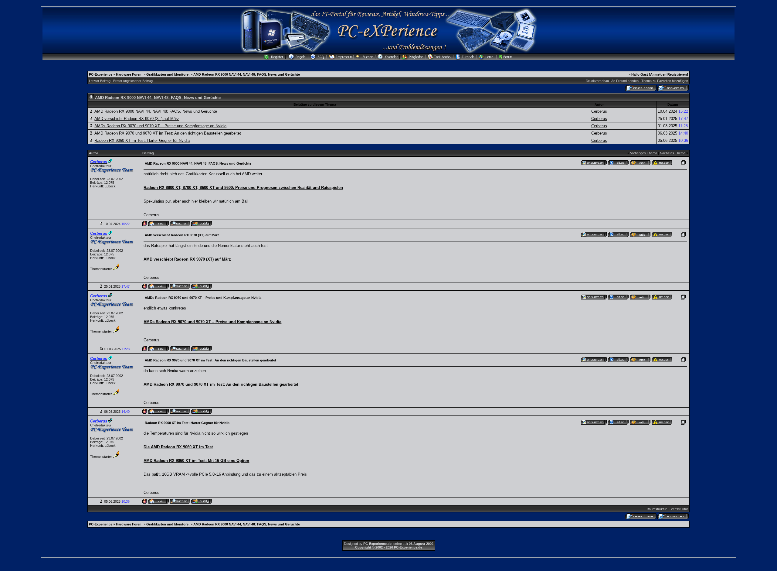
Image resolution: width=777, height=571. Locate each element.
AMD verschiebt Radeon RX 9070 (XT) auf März (136, 118)
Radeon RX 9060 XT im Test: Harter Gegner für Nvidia (142, 140)
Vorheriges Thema (643, 153)
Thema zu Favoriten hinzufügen (664, 81)
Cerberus (599, 111)
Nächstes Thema (672, 153)
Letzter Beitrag (99, 81)
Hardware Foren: (129, 74)
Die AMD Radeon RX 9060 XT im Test (178, 447)
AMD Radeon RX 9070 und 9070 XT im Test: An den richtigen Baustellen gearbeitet (167, 133)
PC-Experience (101, 74)
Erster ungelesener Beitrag (133, 81)
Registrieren (677, 74)
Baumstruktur (657, 509)
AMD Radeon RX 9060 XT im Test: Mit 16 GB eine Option (196, 460)
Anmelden (658, 74)
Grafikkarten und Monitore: (168, 74)
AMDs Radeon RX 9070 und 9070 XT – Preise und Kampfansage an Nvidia (160, 126)
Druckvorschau (597, 81)
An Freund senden (625, 81)
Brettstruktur (679, 509)
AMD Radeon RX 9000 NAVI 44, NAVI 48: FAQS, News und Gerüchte (155, 111)
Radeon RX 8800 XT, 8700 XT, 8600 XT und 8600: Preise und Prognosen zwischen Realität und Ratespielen (243, 187)
